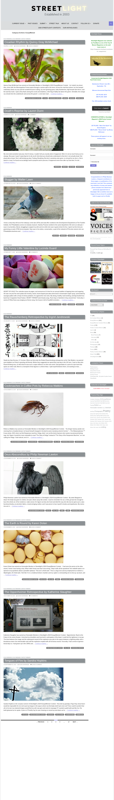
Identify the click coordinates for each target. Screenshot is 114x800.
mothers (72, 166)
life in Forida (79, 441)
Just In (92, 330)
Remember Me (95, 161)
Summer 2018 (100, 417)
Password (92, 155)
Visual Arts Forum (95, 370)
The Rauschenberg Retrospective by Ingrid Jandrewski (37, 317)
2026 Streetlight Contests (49, 28)
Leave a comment (33, 46)
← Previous (40, 722)
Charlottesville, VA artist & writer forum (101, 376)
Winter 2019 (98, 423)
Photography (93, 344)
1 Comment (32, 114)
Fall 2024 (57, 441)
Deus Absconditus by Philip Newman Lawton (31, 454)
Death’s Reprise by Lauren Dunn (24, 110)
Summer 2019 (106, 417)
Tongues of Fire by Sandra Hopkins (25, 660)
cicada (45, 98)
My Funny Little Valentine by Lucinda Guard (30, 248)
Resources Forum (95, 372)
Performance (94, 367)
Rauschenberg (70, 373)
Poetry (92, 349)
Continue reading (57, 94)
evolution (43, 579)
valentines (71, 304)
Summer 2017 (93, 417)
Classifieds (93, 378)
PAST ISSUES (32, 23)
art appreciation (52, 373)
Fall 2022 (92, 403)
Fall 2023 (97, 403)
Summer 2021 (100, 419)
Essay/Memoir (8, 39)
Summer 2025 (108, 421)
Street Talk (54, 23)
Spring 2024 (100, 415)
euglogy (55, 235)
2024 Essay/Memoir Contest (33, 98)
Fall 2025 (107, 403)
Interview (93, 337)
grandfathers (70, 714)
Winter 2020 (104, 423)
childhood (51, 714)
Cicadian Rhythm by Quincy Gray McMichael (31, 42)
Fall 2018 (92, 401)
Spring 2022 (93, 415)
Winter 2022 (99, 425)
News (91, 332)
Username (93, 148)
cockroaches (33, 441)
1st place (25, 714)
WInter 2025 (80, 166)
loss (104, 407)
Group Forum (94, 374)
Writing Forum (94, 369)
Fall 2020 (102, 401)
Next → (75, 722)
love (64, 304)
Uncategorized (94, 356)
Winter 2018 (92, 423)
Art (91, 315)
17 (68, 722)
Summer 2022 (108, 419)
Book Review (94, 335)
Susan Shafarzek (20, 46)
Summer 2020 (93, 419)
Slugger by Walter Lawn (18, 179)
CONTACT (74, 23)
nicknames (71, 235)
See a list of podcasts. (95, 238)
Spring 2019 (99, 413)
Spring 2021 (105, 413)
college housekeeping (45, 441)
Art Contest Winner (95, 318)
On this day (93, 342)
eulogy (48, 510)
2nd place (97, 399)
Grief (67, 510)
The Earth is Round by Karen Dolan (25, 523)
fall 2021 (107, 401)
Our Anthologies (70, 28)
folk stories (59, 714)
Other (92, 339)
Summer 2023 (93, 421)
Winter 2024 (105, 425)
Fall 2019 (97, 401)
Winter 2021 (93, 425)
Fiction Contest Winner (96, 327)
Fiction (92, 325)
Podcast (92, 347)
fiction (96, 405)
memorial (57, 166)
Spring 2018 (92, 413)
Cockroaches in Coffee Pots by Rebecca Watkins (33, 385)
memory (65, 166)
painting (92, 411)
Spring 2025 (80, 98)
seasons (72, 98)
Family (62, 510)
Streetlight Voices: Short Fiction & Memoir (98, 237)
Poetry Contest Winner (96, 351)
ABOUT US (65, 23)
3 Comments (34, 252)
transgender (79, 579)
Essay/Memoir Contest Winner (21, 39)
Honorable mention (55, 98)
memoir (65, 98)
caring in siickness (55, 304)
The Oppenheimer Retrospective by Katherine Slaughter (38, 591)
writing (103, 427)
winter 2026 (98, 427)
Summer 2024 (80, 714)
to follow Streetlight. (101, 388)
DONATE (96, 23)
